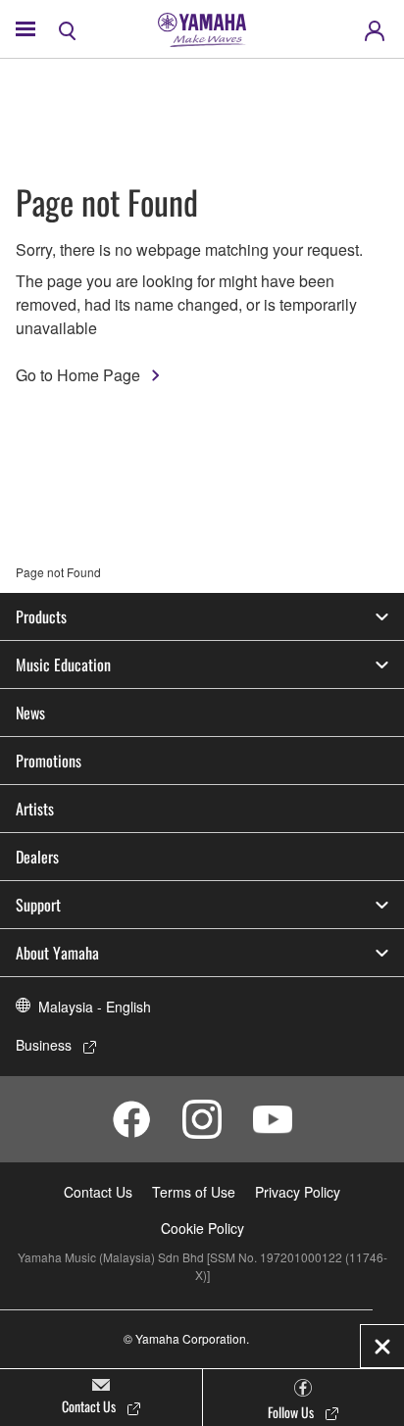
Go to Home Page (78, 375)
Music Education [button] (63, 664)
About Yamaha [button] (57, 952)
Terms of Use (193, 1192)
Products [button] (41, 616)
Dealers (37, 856)
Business (44, 1045)
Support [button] (38, 904)
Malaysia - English (94, 1006)
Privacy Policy (297, 1192)
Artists (35, 808)
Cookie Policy (202, 1228)
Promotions (48, 760)
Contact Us (98, 1192)
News (30, 712)
